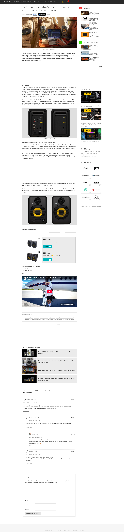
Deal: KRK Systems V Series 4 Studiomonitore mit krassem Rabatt (56, 352)
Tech (50, 2)
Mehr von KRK (28, 270)
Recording (25, 2)
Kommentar (28, 490)
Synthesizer (34, 2)
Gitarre (16, 2)
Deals (66, 2)
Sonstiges (56, 2)
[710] (86, 168)
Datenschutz (86, 205)
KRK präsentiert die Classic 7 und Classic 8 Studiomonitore (56, 370)
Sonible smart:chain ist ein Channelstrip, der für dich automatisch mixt (90, 100)
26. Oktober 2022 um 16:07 (36, 437)
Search (122, 2)
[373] (85, 190)
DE (101, 2)
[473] (96, 168)
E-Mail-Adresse (29, 504)
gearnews (7, 2)
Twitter (115, 2)
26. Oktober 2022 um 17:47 (33, 454)
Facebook (111, 2)
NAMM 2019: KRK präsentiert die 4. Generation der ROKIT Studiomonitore (56, 379)
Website (27, 509)
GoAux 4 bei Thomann (70, 232)
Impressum (93, 205)
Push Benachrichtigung (96, 206)
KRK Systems (28, 269)
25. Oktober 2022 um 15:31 (33, 420)
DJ (41, 2)
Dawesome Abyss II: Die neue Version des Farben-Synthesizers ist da (90, 137)
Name (26, 500)
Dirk (31, 14)
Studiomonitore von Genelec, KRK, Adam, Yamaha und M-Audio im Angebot (56, 361)
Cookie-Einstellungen (85, 206)
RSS (118, 2)
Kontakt (98, 205)
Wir (82, 205)
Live (45, 2)
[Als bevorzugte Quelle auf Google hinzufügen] (42, 14)
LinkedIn (105, 2)
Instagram (108, 2)
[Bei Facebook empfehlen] (68, 314)
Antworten (26, 411)
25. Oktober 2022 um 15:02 (30, 402)
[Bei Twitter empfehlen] (74, 314)
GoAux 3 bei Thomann (54, 232)
